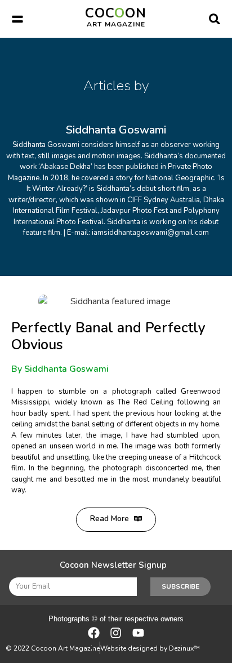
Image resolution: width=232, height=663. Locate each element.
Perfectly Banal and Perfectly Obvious (108, 336)
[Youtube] (138, 632)
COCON (115, 16)
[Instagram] (116, 632)
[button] (17, 19)
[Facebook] (94, 632)
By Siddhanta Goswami (60, 369)
